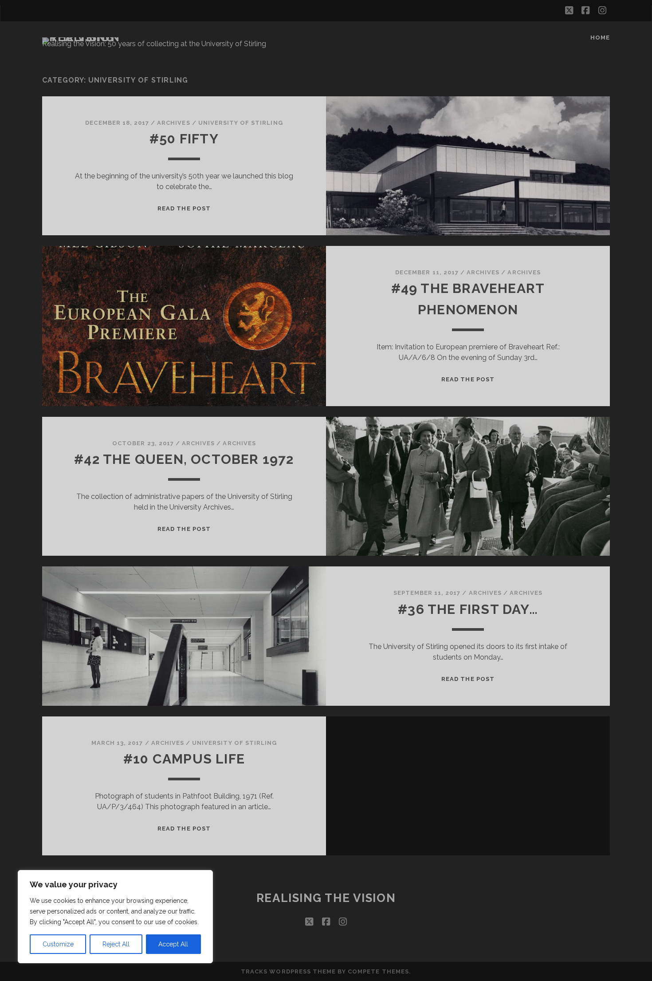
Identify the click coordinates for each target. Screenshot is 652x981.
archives (173, 122)
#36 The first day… (468, 609)
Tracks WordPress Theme (288, 971)
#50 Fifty (184, 138)
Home (600, 37)
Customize (58, 944)
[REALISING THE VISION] (88, 37)
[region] (115, 916)
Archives (523, 272)
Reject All (116, 944)
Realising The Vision (326, 898)
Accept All (173, 944)
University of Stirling (240, 122)
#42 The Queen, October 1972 (184, 459)
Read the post (184, 208)
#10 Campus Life (184, 759)
